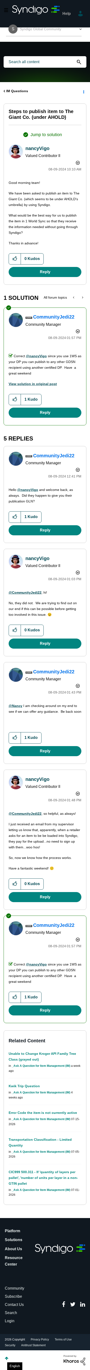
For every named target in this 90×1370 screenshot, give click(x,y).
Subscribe (13, 1296)
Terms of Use (63, 1339)
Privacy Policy (40, 1339)
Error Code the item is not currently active (43, 1113)
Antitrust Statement (33, 1345)
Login (9, 1321)
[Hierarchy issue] (82, 297)
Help (66, 14)
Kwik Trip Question (24, 1086)
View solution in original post (33, 384)
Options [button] (83, 91)
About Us (13, 1249)
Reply (45, 272)
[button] (15, 258)
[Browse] (8, 10)
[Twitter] (72, 1304)
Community (14, 1288)
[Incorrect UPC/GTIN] (74, 297)
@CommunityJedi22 (25, 592)
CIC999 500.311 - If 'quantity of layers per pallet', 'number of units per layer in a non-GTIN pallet (43, 1177)
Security (10, 1345)
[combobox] (45, 62)
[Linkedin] (82, 1304)
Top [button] (6, 1358)
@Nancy (15, 706)
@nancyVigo (36, 356)
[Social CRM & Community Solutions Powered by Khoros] (74, 1360)
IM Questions (17, 91)
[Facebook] (63, 1304)
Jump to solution (46, 134)
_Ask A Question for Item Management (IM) (41, 1066)
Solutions (13, 1240)
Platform (12, 1231)
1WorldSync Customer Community (36, 13)
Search (11, 1313)
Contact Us (14, 1305)
